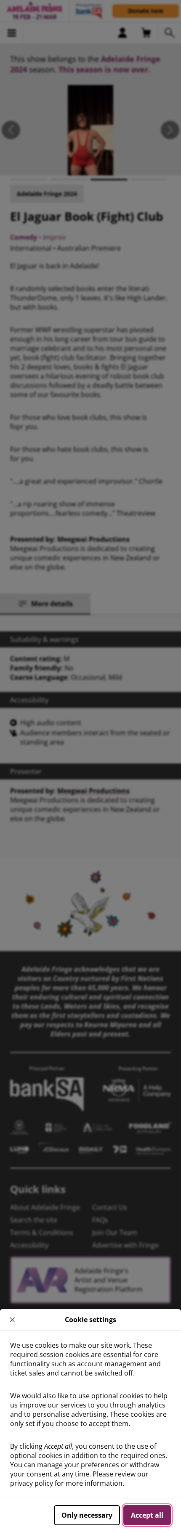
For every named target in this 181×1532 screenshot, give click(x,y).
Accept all (147, 1515)
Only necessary (86, 1515)
